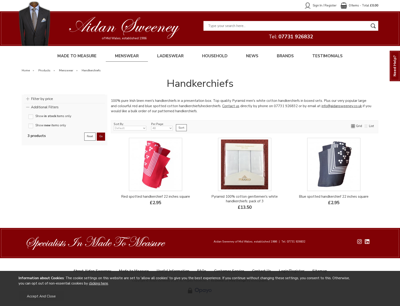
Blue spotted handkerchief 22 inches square (334, 196)
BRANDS (285, 56)
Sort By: (119, 124)
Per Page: (157, 124)
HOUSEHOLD (215, 56)
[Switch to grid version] (353, 126)
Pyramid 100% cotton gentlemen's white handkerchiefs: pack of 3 (244, 198)
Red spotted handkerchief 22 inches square (155, 196)
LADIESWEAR (170, 56)
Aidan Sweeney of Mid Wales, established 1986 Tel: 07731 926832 (259, 241)
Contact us (230, 106)
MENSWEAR (127, 56)
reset (90, 136)
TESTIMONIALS (327, 56)
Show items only (53, 116)
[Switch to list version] (366, 126)
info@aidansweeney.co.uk (342, 106)
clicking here (98, 283)
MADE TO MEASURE (77, 56)
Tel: (291, 36)
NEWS (252, 56)
